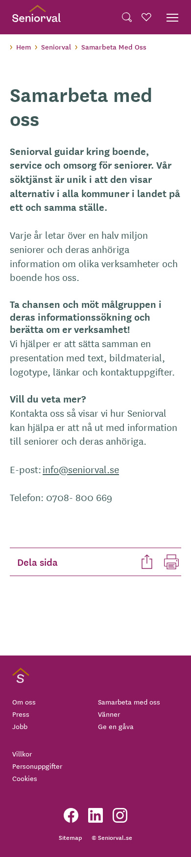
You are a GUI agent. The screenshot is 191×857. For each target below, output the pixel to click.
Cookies (24, 778)
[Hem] (36, 17)
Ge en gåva (116, 726)
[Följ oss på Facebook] (71, 815)
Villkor (22, 753)
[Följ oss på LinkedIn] (95, 815)
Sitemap (70, 837)
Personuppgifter (37, 765)
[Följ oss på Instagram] (120, 815)
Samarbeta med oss (129, 701)
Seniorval (56, 46)
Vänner (109, 713)
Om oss (24, 701)
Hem (23, 46)
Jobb (19, 726)
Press (20, 713)
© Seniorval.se (112, 837)
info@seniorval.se (81, 469)
